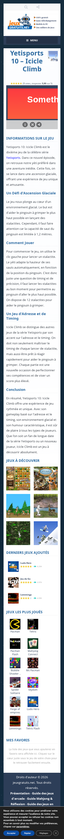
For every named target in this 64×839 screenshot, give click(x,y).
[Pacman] (15, 624)
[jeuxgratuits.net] (32, 21)
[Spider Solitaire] (15, 682)
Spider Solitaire (15, 691)
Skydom (33, 689)
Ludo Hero (25, 562)
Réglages (43, 833)
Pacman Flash (15, 652)
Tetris (33, 631)
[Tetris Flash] (33, 721)
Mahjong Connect (33, 652)
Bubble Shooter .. (15, 672)
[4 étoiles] (19, 83)
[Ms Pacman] (33, 662)
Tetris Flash (33, 728)
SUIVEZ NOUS (38, 7)
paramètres (22, 826)
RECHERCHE (26, 7)
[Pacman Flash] (15, 643)
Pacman (15, 631)
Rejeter (27, 833)
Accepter (11, 833)
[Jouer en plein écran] (32, 124)
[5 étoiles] (21, 83)
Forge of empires (15, 710)
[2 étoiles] (14, 83)
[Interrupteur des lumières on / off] (25, 124)
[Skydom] (33, 682)
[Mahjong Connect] (33, 643)
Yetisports (13, 158)
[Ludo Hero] (13, 566)
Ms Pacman (33, 670)
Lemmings (26, 594)
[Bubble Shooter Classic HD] (15, 662)
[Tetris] (33, 624)
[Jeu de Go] (13, 582)
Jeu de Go (25, 578)
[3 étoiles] (16, 83)
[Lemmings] (13, 598)
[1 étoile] (12, 83)
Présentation (20, 793)
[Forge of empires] (15, 701)
